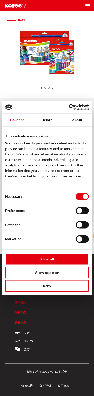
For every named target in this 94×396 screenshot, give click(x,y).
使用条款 (63, 385)
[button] (41, 88)
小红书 (28, 341)
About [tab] (77, 120)
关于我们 (20, 302)
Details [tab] (47, 120)
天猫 (27, 333)
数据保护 (27, 385)
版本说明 (45, 385)
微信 (27, 349)
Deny (47, 286)
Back (22, 20)
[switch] (82, 210)
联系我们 (20, 312)
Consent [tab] (17, 120)
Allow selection (47, 272)
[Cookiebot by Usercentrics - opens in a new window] (69, 107)
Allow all (47, 259)
